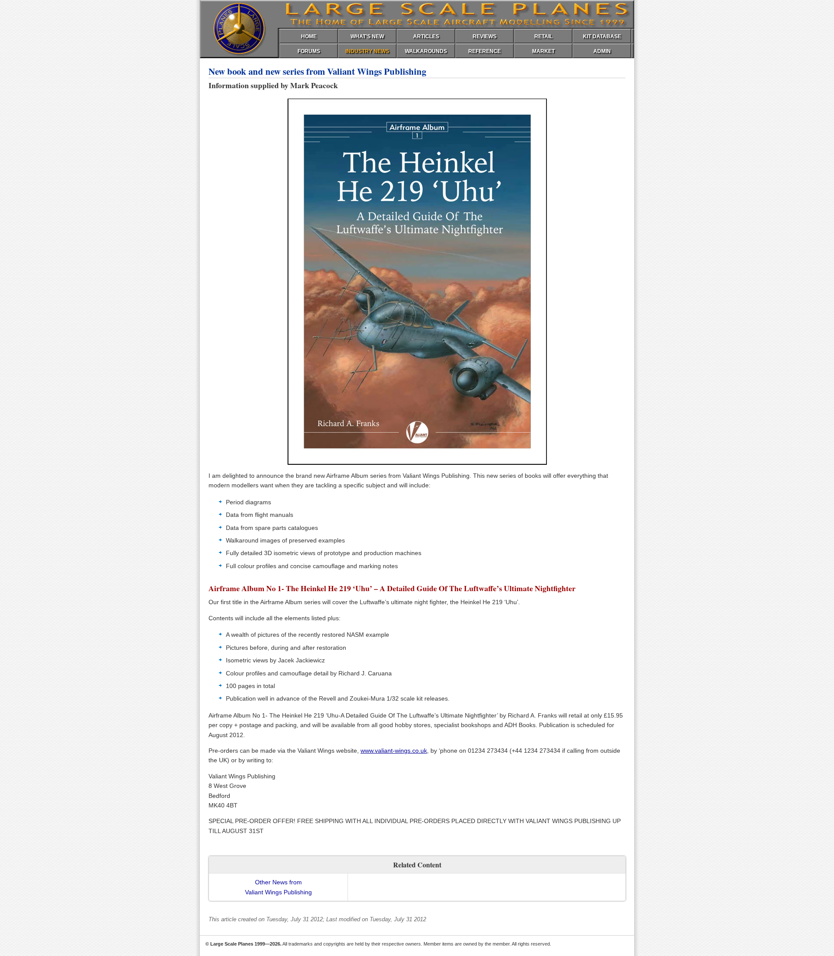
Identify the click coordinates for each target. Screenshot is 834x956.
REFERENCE (484, 51)
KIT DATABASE (602, 36)
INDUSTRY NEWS (367, 51)
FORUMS (309, 51)
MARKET (543, 51)
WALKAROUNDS (426, 51)
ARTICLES (426, 36)
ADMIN (602, 51)
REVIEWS (484, 36)
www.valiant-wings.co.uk (394, 750)
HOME (309, 36)
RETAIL (543, 36)
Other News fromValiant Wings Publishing (278, 887)
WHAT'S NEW (367, 36)
